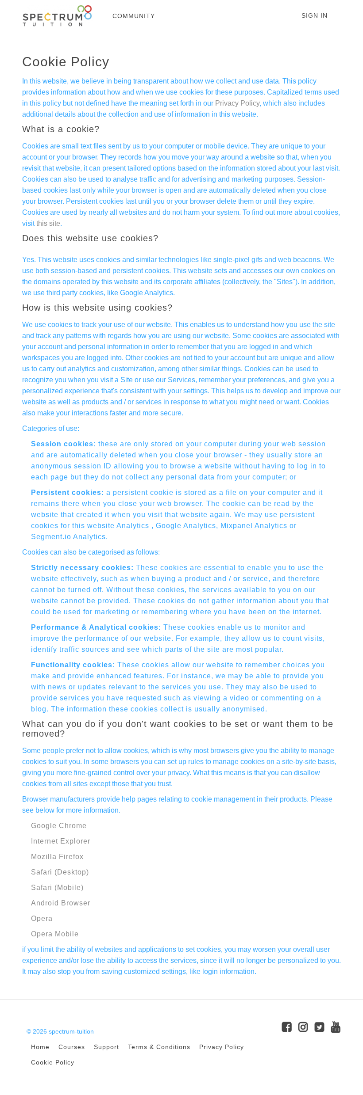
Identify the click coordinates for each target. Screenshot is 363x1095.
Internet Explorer (60, 841)
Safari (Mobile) (57, 887)
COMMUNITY (133, 15)
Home (40, 1047)
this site (48, 223)
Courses (71, 1047)
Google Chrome (59, 825)
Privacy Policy (237, 103)
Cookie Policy (52, 1062)
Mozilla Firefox (57, 856)
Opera (42, 918)
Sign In (314, 15)
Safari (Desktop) (60, 872)
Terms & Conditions (159, 1047)
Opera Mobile (55, 934)
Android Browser (60, 903)
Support (106, 1047)
